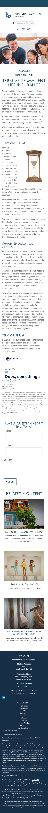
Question (8, 459)
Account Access (25, 22)
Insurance (24, 713)
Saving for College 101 (24, 584)
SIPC (37, 780)
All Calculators (24, 728)
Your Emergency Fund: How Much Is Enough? (24, 632)
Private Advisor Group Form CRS (12, 734)
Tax (24, 715)
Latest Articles (24, 723)
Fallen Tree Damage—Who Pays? (24, 532)
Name (8, 430)
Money (24, 718)
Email (8, 445)
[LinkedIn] (14, 23)
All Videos (24, 725)
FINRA (34, 780)
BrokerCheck (6, 740)
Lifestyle (24, 720)
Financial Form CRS (11, 730)
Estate (24, 710)
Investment (24, 708)
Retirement (24, 706)
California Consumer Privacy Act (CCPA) (19, 768)
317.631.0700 (25, 28)
